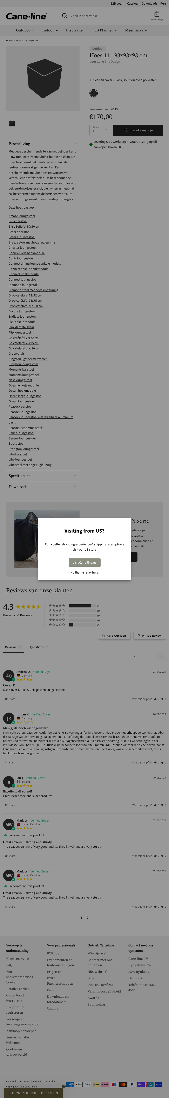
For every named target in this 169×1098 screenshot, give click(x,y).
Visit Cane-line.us (84, 562)
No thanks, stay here (84, 572)
